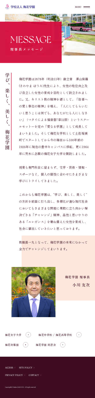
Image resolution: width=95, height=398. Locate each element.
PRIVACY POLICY (14, 375)
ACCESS (9, 368)
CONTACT (34, 375)
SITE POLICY (25, 368)
